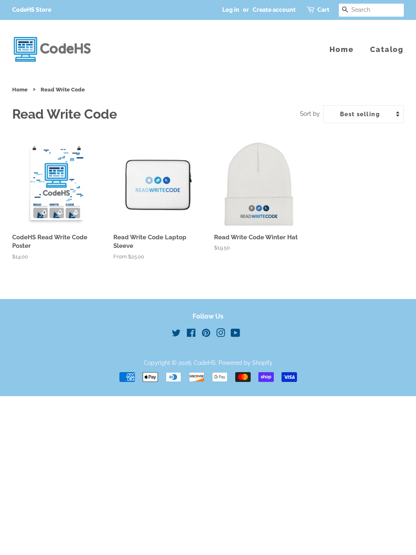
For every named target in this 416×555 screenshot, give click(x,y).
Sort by (310, 113)
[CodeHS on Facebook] (191, 334)
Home (341, 49)
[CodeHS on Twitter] (176, 334)
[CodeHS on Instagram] (220, 334)
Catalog (387, 49)
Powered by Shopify (246, 362)
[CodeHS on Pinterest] (206, 334)
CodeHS (205, 362)
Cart (323, 10)
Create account (274, 10)
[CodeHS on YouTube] (235, 334)
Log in (230, 10)
